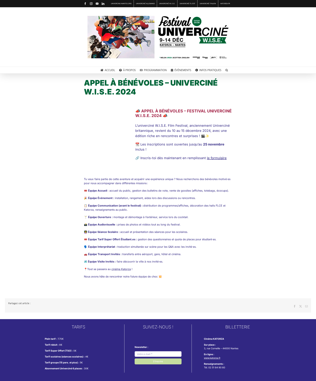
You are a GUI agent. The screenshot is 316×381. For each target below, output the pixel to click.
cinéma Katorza (121, 269)
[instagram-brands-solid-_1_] (144, 334)
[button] (226, 70)
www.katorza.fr (212, 357)
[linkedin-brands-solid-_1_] (172, 334)
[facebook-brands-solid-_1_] (158, 334)
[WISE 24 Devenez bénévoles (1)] (106, 109)
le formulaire (217, 158)
